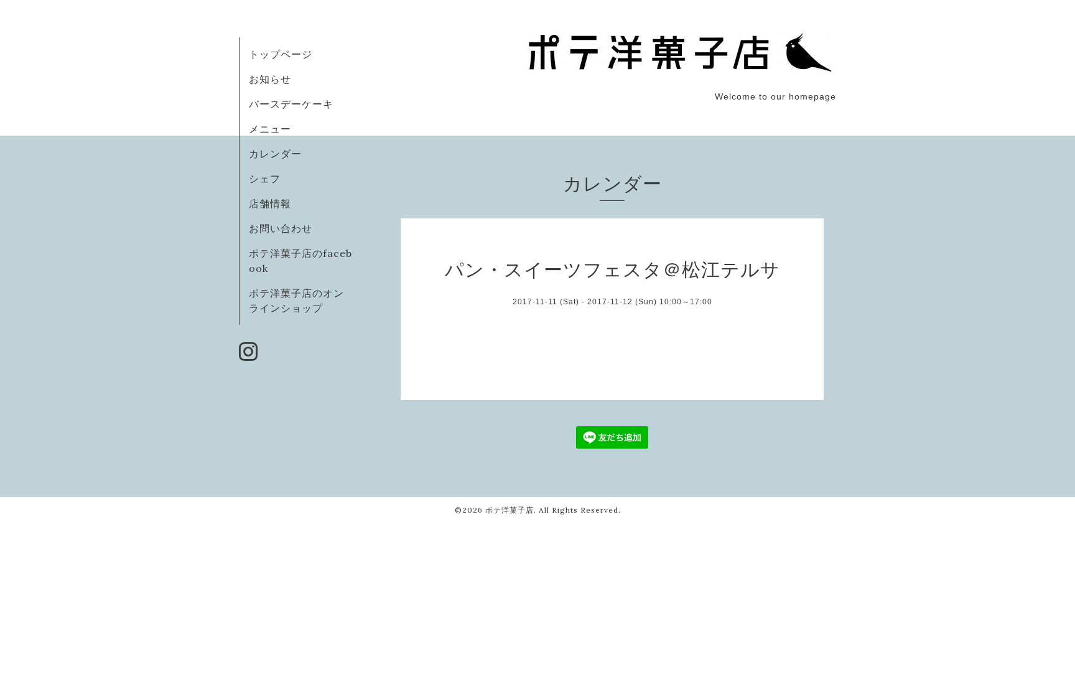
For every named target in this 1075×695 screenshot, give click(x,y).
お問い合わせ (280, 228)
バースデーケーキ (291, 104)
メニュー (270, 129)
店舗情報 (270, 203)
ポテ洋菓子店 (509, 510)
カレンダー (275, 153)
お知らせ (270, 79)
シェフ (265, 178)
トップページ (280, 54)
